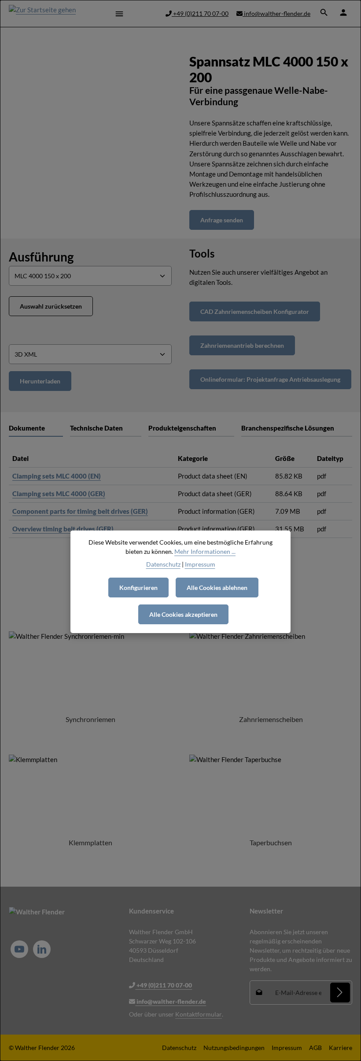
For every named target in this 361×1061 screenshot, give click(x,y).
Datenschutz (179, 1047)
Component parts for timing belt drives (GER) (80, 511)
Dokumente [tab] (27, 428)
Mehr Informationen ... (205, 551)
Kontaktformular (198, 1014)
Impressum (287, 1047)
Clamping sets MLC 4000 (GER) (58, 493)
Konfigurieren (138, 587)
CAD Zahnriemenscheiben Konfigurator (254, 311)
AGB (315, 1047)
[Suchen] (324, 12)
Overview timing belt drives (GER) (63, 529)
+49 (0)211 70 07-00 (200, 13)
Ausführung (41, 256)
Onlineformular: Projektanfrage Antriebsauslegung (270, 379)
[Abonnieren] (340, 992)
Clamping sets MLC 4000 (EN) (56, 476)
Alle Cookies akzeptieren (183, 614)
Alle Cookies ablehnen (217, 587)
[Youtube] (19, 949)
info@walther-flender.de (276, 13)
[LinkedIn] (42, 949)
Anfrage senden (221, 220)
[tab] (105, 428)
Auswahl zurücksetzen (51, 306)
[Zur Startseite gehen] (42, 13)
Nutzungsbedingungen (234, 1047)
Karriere (340, 1047)
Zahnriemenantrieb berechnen (242, 345)
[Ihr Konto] (343, 12)
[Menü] (119, 13)
